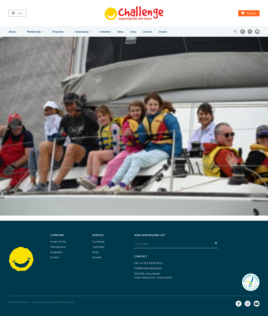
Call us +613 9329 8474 (148, 263)
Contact (147, 31)
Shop (133, 31)
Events (54, 257)
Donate (251, 13)
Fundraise (98, 241)
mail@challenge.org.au (148, 268)
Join (20, 13)
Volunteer (105, 31)
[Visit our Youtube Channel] (257, 304)
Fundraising (81, 31)
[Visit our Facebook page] (242, 31)
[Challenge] (134, 13)
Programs (58, 31)
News (120, 31)
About (12, 31)
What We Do (58, 241)
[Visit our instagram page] (250, 31)
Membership (34, 31)
